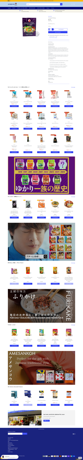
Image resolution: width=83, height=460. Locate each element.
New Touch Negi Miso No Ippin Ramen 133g (68, 212)
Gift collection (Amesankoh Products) (15, 386)
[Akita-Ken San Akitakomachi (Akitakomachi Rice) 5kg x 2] (55, 94)
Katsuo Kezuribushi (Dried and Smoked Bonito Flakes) (69, 146)
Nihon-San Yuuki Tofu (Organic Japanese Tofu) (28, 124)
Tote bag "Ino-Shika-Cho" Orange (68, 401)
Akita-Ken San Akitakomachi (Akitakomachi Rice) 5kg (42, 102)
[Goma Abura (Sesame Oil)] (27, 138)
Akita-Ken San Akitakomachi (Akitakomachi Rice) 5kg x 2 (55, 102)
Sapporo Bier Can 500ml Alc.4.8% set (14, 124)
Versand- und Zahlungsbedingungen (13, 440)
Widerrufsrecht (10, 442)
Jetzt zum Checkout (58, 32)
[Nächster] (75, 175)
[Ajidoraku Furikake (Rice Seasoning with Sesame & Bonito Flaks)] (68, 332)
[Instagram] (9, 0)
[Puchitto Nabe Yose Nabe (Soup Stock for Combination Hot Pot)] (14, 270)
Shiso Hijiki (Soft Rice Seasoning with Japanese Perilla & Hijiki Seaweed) (27, 212)
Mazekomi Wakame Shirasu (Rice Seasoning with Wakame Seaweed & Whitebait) (41, 340)
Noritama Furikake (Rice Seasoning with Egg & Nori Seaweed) (14, 340)
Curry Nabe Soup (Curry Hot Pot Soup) (55, 278)
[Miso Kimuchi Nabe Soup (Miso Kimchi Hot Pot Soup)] (27, 270)
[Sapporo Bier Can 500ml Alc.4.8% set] (14, 116)
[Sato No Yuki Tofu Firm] (55, 116)
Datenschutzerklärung (11, 445)
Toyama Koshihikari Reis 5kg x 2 (28, 102)
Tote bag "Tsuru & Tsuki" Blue (41, 400)
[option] (30, 27)
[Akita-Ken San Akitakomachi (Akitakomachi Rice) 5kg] (41, 94)
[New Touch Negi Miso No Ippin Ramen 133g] (68, 204)
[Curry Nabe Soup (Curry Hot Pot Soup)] (55, 270)
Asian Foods (50, 16)
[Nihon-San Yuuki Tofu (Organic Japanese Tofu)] (27, 116)
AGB (8, 441)
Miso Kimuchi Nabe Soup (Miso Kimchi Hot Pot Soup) (28, 278)
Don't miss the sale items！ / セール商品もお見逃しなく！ (19, 87)
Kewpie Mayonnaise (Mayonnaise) (14, 146)
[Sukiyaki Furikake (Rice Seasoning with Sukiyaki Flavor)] (55, 332)
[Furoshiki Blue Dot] (14, 394)
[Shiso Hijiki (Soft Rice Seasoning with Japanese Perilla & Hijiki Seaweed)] (27, 204)
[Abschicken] (61, 4)
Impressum (9, 446)
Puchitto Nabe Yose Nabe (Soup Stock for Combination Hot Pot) (14, 278)
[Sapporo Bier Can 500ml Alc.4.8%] (68, 94)
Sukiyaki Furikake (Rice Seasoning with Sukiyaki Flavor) (55, 340)
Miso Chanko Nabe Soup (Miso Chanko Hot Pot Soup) (41, 278)
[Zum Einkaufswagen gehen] (74, 4)
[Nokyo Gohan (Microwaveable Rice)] (41, 204)
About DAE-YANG (10, 437)
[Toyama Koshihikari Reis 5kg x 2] (27, 94)
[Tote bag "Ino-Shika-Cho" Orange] (68, 394)
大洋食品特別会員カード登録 (12, 449)
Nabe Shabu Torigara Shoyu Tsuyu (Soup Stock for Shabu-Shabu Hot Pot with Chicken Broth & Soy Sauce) (69, 279)
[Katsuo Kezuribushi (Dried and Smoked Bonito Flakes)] (68, 138)
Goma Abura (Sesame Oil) (28, 145)
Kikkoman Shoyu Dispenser (55, 145)
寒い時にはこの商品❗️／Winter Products (15, 262)
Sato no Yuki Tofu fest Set (68, 123)
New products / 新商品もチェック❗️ (15, 196)
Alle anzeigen (73, 87)
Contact (9, 450)
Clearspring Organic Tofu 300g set (41, 124)
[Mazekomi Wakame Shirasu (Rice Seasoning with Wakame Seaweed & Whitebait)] (41, 332)
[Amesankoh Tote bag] (55, 394)
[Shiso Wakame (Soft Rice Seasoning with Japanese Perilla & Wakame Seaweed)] (14, 204)
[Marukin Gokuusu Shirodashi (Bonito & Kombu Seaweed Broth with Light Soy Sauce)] (41, 138)
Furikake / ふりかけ (11, 324)
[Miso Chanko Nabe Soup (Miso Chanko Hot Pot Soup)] (41, 270)
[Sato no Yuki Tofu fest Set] (68, 116)
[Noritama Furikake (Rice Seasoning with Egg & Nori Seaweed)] (14, 332)
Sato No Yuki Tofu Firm (55, 123)
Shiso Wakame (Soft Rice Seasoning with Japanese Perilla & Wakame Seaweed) (14, 212)
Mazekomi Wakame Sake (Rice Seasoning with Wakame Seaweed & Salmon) (28, 340)
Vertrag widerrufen (10, 444)
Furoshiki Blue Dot (14, 401)
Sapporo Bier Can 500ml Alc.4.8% (68, 102)
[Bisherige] (8, 175)
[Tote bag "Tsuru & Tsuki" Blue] (41, 394)
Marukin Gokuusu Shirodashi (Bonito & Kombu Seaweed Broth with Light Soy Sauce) (41, 146)
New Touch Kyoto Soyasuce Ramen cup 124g (55, 212)
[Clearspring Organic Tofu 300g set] (41, 116)
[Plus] (53, 29)
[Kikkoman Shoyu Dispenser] (55, 138)
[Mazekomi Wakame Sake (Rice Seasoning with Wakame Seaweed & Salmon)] (27, 332)
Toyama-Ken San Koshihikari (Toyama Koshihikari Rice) (14, 102)
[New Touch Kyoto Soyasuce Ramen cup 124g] (55, 204)
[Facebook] (8, 0)
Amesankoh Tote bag (55, 400)
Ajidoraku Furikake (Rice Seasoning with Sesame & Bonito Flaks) (68, 340)
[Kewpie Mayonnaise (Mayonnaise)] (14, 138)
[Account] (72, 4)
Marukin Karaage (10, 451)
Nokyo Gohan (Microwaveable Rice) (41, 212)
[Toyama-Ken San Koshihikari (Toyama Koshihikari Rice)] (14, 94)
